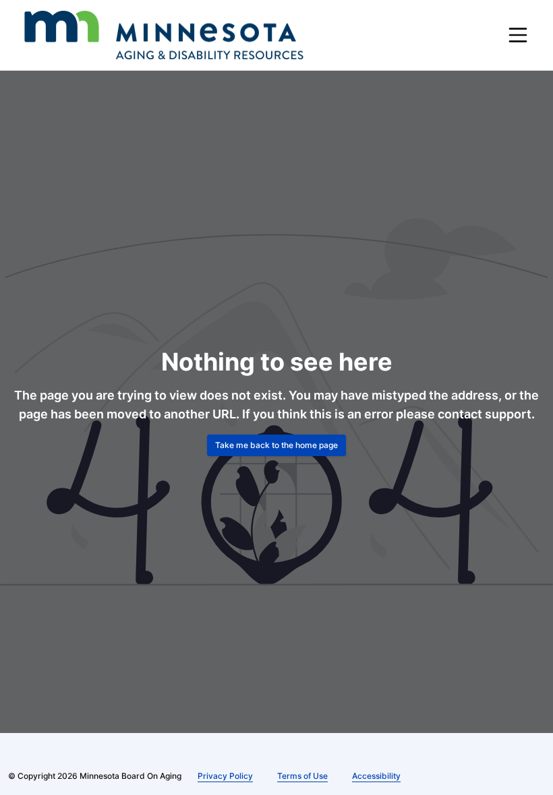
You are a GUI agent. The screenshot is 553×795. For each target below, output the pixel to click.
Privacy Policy (225, 776)
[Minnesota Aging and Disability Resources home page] (163, 35)
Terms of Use (302, 776)
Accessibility (376, 776)
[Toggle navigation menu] (518, 35)
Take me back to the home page (276, 445)
